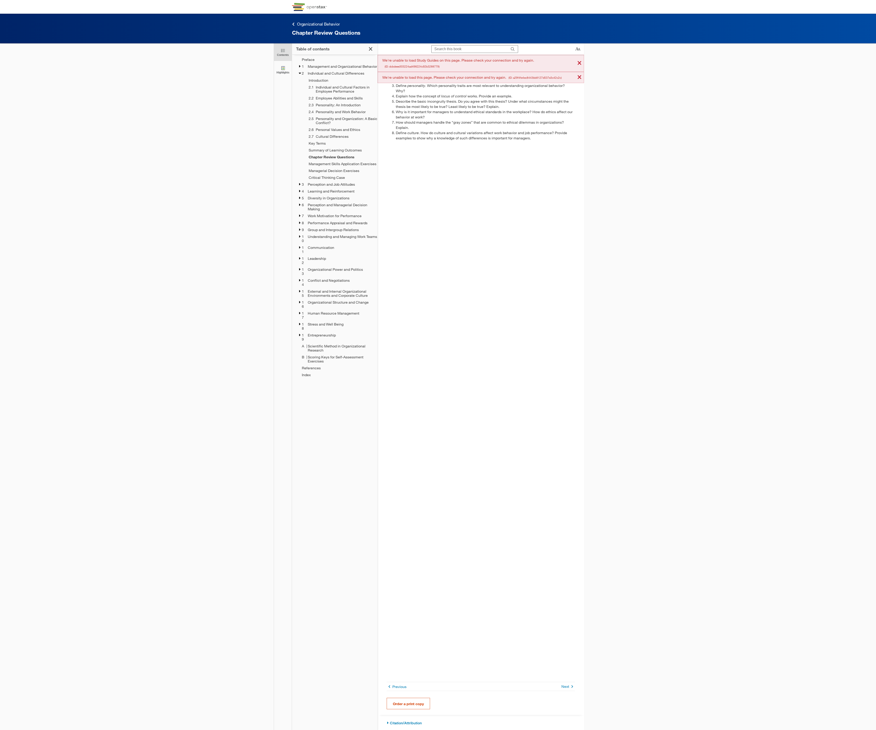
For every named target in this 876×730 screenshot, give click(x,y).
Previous (399, 686)
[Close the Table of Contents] (370, 49)
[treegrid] (335, 217)
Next (565, 686)
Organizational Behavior (318, 23)
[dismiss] (579, 63)
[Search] (513, 49)
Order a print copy (408, 703)
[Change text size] (578, 49)
